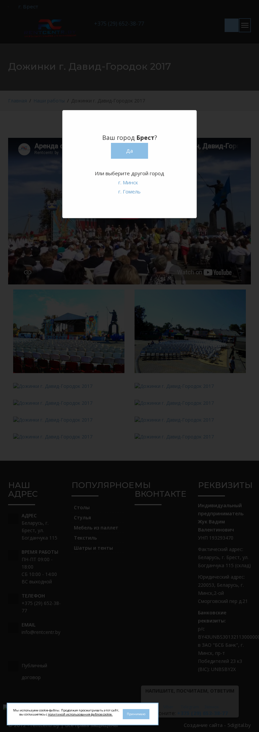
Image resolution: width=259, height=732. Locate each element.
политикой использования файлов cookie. (80, 714)
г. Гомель (129, 191)
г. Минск (128, 182)
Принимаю (136, 714)
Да (129, 150)
